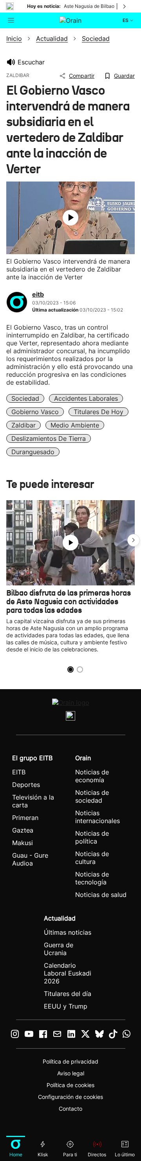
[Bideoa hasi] (70, 218)
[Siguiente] (125, 6)
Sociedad (25, 398)
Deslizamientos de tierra (48, 438)
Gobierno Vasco (35, 412)
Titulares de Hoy (98, 412)
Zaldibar (23, 425)
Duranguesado (32, 452)
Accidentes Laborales (86, 398)
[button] (133, 540)
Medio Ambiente (75, 425)
